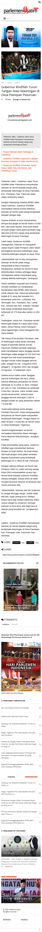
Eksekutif (17, 82)
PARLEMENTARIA (8, 876)
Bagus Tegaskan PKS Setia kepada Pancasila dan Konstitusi (21, 897)
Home (2, 82)
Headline (9, 82)
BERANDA (7, 920)
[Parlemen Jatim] (21, 13)
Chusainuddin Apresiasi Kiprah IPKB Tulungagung (18, 585)
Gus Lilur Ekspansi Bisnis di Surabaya (19, 851)
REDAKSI (24, 920)
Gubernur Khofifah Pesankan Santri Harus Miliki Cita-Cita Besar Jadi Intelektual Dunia (18, 168)
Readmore (9, 866)
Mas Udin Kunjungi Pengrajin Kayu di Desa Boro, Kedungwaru (20, 606)
